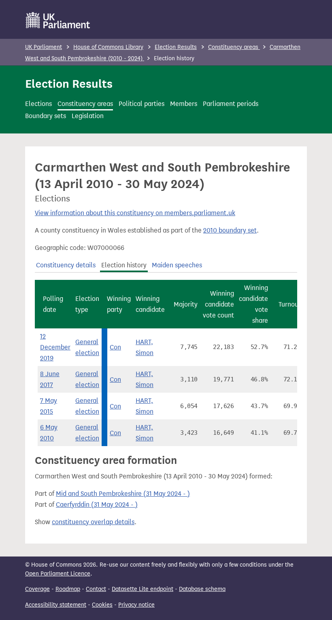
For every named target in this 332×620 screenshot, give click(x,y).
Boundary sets (45, 116)
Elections (38, 104)
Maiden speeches (177, 265)
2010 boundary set (230, 230)
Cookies (102, 604)
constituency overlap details (93, 522)
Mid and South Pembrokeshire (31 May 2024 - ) (123, 493)
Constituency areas (234, 47)
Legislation (88, 116)
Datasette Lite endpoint (142, 589)
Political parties (141, 104)
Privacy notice (136, 604)
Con (115, 347)
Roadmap (67, 589)
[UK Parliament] (58, 20)
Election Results (176, 47)
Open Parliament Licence (57, 573)
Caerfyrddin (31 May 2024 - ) (97, 504)
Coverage (37, 589)
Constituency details (66, 265)
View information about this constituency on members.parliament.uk (135, 213)
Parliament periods (230, 104)
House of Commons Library (108, 47)
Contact (96, 589)
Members (183, 104)
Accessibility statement (55, 604)
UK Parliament (43, 47)
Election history (124, 265)
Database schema (202, 589)
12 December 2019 (55, 347)
